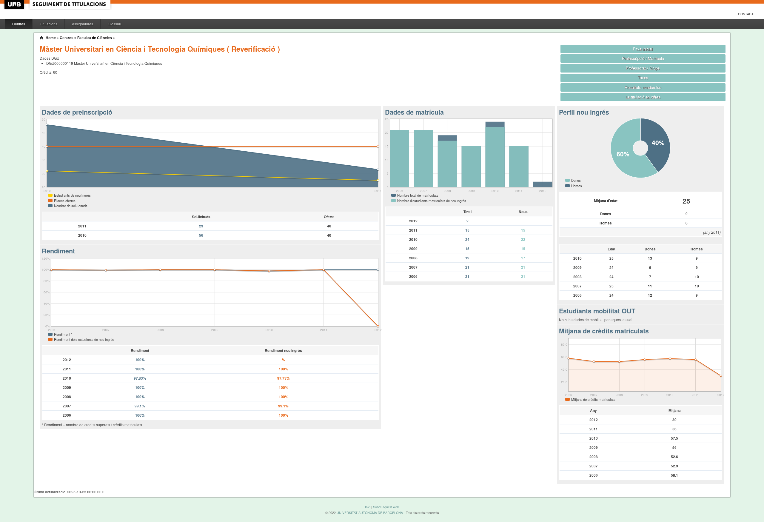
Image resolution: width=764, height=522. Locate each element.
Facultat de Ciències (94, 38)
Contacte (747, 14)
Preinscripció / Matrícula (643, 58)
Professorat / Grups (643, 68)
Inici (367, 507)
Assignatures (82, 23)
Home (51, 38)
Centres (18, 23)
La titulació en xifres (643, 97)
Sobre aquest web (386, 507)
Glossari (114, 23)
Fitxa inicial (643, 49)
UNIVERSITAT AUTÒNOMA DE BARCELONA (370, 512)
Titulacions (48, 23)
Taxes (643, 77)
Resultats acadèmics (643, 87)
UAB (15, 4)
